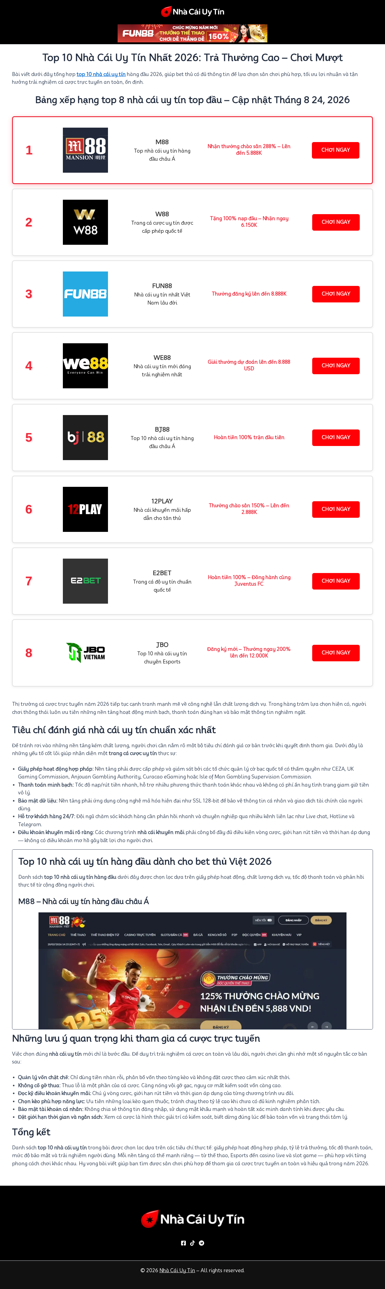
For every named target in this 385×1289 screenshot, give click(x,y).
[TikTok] (192, 1243)
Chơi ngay (336, 150)
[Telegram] (201, 1243)
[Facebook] (183, 1243)
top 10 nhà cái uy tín (101, 74)
